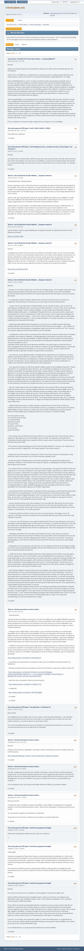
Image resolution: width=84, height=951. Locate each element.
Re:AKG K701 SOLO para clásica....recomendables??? (36, 59)
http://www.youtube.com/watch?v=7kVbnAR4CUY (24, 658)
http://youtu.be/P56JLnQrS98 (18, 269)
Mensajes (10, 44)
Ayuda (59, 949)
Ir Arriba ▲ (77, 949)
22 (20, 53)
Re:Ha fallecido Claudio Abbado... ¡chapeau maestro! (33, 176)
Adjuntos (24, 44)
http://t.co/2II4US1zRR (15, 236)
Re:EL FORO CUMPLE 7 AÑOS (40, 128)
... (18, 53)
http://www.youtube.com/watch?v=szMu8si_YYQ (25, 684)
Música (10, 176)
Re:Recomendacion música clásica (26, 609)
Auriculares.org (54, 13)
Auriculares (12, 59)
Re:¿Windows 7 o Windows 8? (40, 707)
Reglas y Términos (67, 949)
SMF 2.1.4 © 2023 (9, 948)
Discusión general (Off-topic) (18, 128)
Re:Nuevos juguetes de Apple (40, 828)
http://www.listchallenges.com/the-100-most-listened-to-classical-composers (33, 756)
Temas (17, 44)
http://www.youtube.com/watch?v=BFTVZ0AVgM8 (25, 692)
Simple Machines (18, 948)
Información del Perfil (14, 29)
